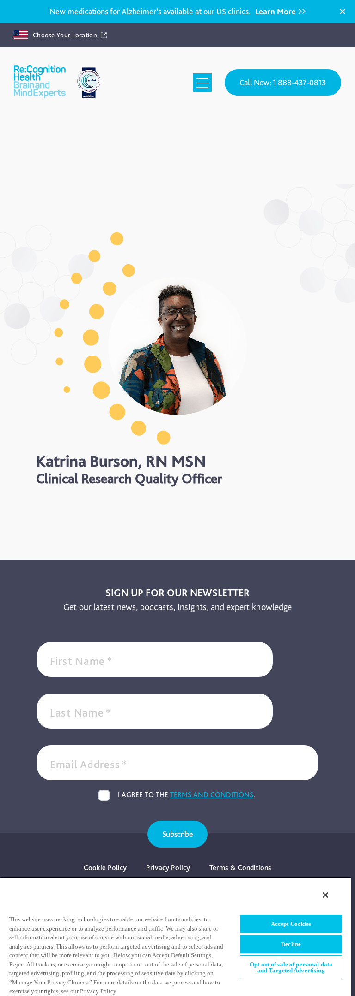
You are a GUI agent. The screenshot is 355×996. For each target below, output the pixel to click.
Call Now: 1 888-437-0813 (282, 82)
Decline (291, 944)
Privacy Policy (168, 867)
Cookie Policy (105, 867)
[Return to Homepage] (40, 82)
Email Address (89, 764)
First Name (81, 661)
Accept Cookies (291, 923)
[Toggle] (202, 82)
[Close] (342, 11)
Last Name (80, 712)
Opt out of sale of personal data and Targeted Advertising (291, 967)
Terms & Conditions (240, 867)
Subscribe (177, 834)
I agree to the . (186, 794)
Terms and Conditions (211, 794)
